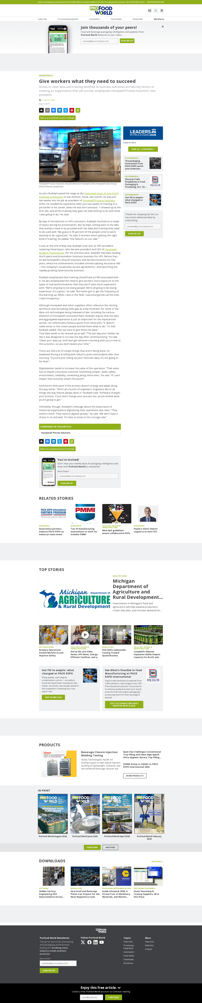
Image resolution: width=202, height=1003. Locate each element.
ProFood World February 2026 (149, 837)
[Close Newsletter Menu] (162, 26)
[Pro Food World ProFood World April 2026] (117, 814)
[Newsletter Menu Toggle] (149, 10)
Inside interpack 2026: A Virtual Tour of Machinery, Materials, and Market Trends (116, 894)
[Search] (155, 10)
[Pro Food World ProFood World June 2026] (85, 814)
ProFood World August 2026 (53, 836)
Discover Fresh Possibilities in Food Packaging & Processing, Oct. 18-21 (135, 183)
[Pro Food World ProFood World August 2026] (53, 814)
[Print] (41, 110)
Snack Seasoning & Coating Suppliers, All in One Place (146, 894)
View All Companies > (143, 149)
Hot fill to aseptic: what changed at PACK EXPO (134, 200)
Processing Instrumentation (116, 888)
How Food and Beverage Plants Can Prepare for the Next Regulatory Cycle (85, 894)
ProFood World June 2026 (85, 836)
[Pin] (71, 110)
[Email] (47, 110)
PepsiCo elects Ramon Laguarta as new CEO (146, 530)
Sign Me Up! (127, 40)
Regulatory (108, 647)
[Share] (53, 110)
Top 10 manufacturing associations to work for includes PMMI (84, 531)
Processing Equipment (144, 888)
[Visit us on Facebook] (89, 942)
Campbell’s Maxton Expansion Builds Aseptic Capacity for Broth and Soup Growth (147, 654)
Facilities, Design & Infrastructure (111, 527)
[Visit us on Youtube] (101, 942)
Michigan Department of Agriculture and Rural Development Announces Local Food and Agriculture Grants (138, 589)
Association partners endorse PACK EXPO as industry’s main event (51, 531)
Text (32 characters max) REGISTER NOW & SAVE (124, 704)
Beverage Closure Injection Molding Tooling (99, 753)
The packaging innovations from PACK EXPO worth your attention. (134, 165)
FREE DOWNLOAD (53, 697)
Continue (113, 997)
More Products (134, 775)
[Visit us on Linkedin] (95, 942)
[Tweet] (65, 110)
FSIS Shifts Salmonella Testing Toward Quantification (114, 653)
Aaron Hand (49, 100)
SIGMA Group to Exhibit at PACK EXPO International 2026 (140, 765)
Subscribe (92, 847)
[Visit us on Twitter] (83, 942)
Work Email (63, 471)
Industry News (120, 576)
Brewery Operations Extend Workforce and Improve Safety (51, 653)
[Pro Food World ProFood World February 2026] (149, 814)
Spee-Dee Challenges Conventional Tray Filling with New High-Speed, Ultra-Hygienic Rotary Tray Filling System (142, 754)
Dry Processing (46, 647)
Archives (110, 847)
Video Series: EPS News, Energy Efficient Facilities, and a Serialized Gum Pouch (84, 654)
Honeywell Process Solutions (99, 200)
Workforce (46, 75)
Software (44, 888)
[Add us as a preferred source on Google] (78, 110)
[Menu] (161, 10)
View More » (157, 861)
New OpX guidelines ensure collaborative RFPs (116, 532)
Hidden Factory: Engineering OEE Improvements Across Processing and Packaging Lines (53, 894)
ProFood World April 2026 (117, 836)
